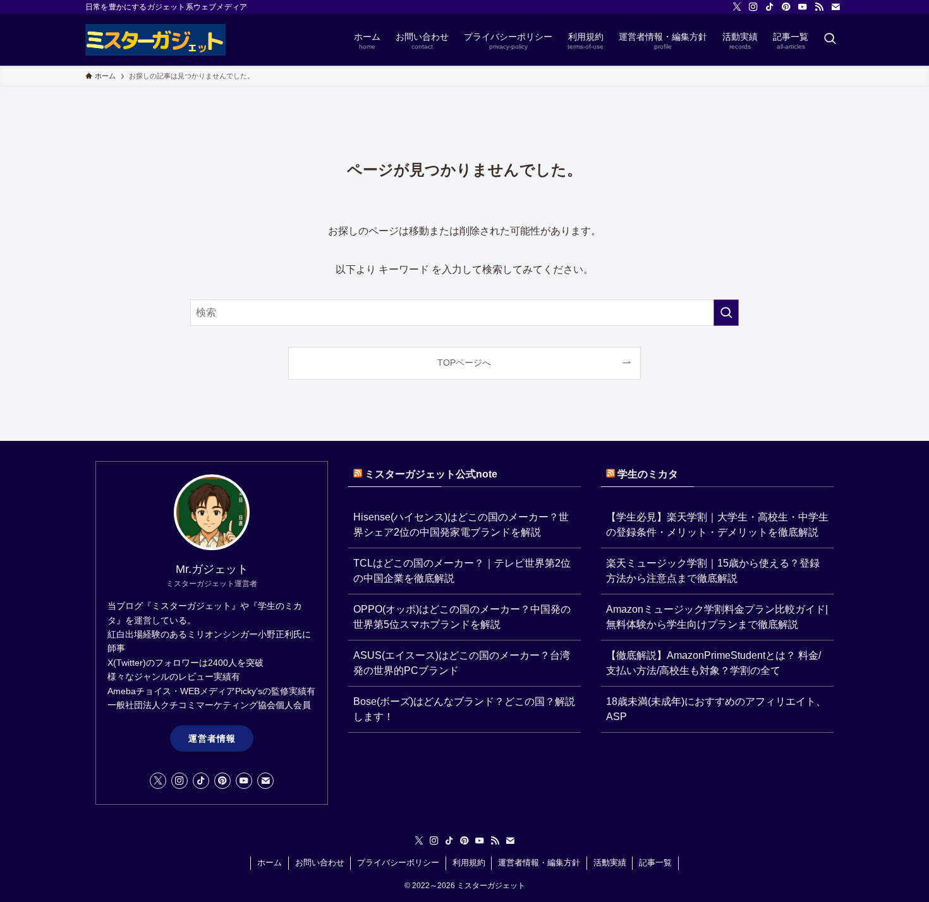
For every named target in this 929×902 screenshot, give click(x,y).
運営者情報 (212, 738)
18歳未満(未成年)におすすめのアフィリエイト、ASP (716, 709)
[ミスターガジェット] (155, 40)
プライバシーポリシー (398, 862)
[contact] (835, 7)
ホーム (269, 862)
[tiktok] (770, 7)
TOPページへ (464, 363)
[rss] (819, 7)
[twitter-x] (737, 7)
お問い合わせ (319, 862)
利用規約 (468, 862)
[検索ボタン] (830, 40)
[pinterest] (786, 7)
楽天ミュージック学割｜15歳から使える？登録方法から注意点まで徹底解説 (713, 571)
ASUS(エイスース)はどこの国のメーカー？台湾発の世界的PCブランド (461, 663)
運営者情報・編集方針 (539, 862)
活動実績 (609, 862)
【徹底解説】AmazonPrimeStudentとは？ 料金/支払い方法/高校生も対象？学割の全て (713, 663)
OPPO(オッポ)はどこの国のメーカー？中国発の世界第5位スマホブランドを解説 (462, 617)
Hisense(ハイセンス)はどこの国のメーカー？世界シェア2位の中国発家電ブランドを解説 (461, 525)
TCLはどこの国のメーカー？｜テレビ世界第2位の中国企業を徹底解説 (462, 571)
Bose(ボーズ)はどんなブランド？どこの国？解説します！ (464, 709)
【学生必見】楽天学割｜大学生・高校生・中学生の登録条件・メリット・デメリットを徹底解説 (717, 525)
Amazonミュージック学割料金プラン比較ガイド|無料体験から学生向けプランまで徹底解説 (717, 617)
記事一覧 (655, 862)
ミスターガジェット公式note (431, 474)
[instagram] (753, 7)
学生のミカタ (647, 474)
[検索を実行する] (726, 312)
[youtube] (802, 7)
